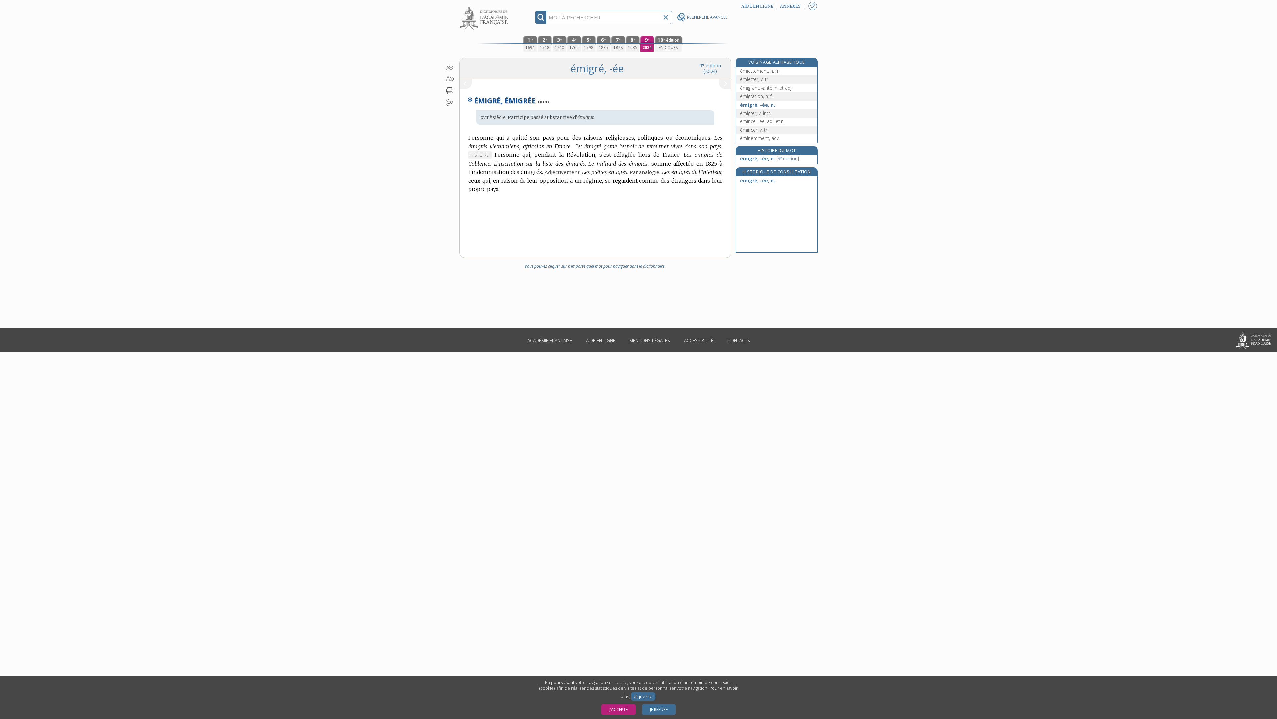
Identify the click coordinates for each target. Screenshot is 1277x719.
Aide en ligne (600, 340)
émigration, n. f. (756, 96)
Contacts (738, 340)
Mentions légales (649, 340)
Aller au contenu (484, 5)
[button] (450, 67)
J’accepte (618, 709)
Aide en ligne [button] (757, 6)
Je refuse (659, 709)
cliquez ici (643, 696)
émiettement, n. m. (760, 71)
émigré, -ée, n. (757, 105)
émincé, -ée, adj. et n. (762, 121)
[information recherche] (541, 17)
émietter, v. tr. (754, 79)
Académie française (549, 340)
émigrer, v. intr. (755, 113)
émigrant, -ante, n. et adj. (766, 88)
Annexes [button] (790, 6)
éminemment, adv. (760, 138)
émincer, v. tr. (754, 130)
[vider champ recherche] (665, 17)
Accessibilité (698, 340)
